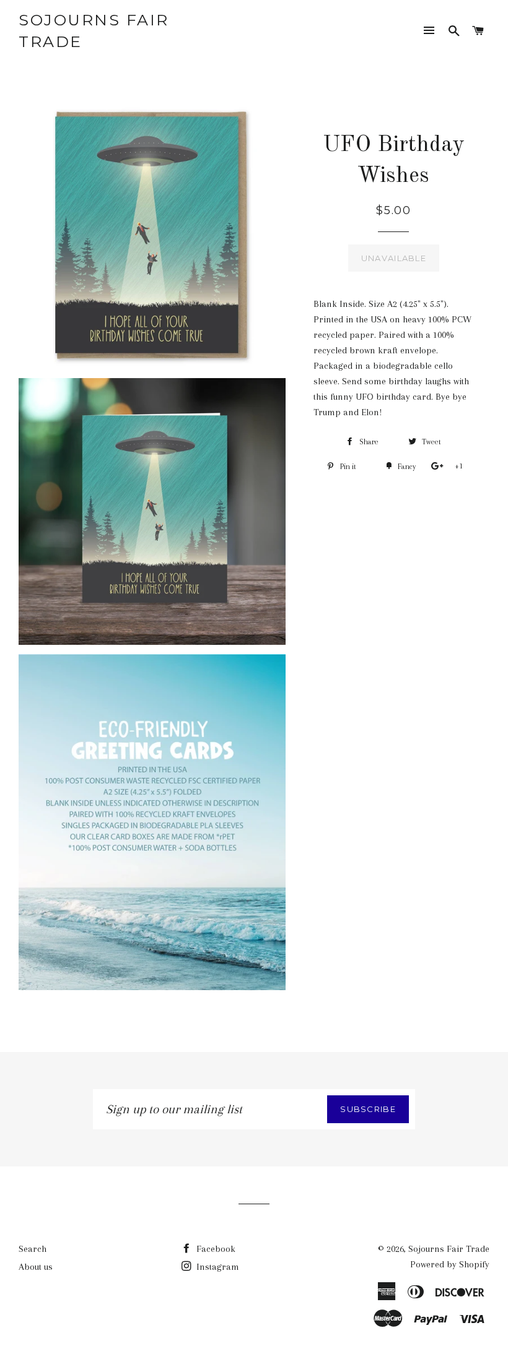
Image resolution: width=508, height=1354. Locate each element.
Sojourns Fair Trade (94, 31)
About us (36, 1266)
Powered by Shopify (449, 1264)
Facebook (214, 1248)
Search (32, 1248)
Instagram (216, 1266)
